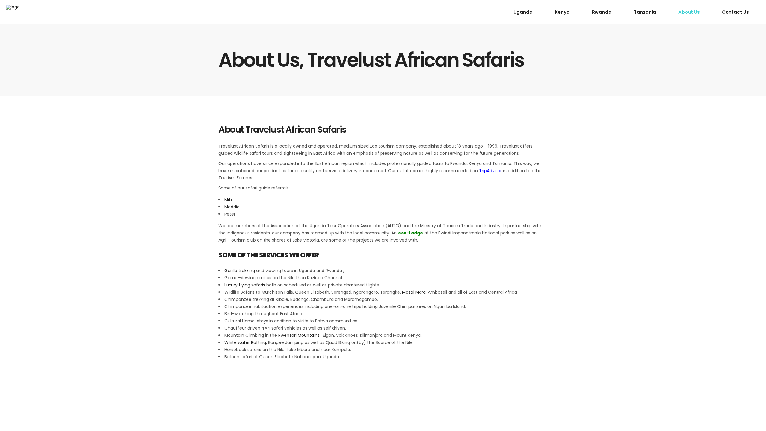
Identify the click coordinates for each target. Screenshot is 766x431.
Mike (229, 200)
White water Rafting (245, 342)
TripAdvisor (490, 171)
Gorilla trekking (239, 271)
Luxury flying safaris (244, 285)
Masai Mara (414, 292)
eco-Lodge (410, 233)
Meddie (232, 207)
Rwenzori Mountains (299, 335)
